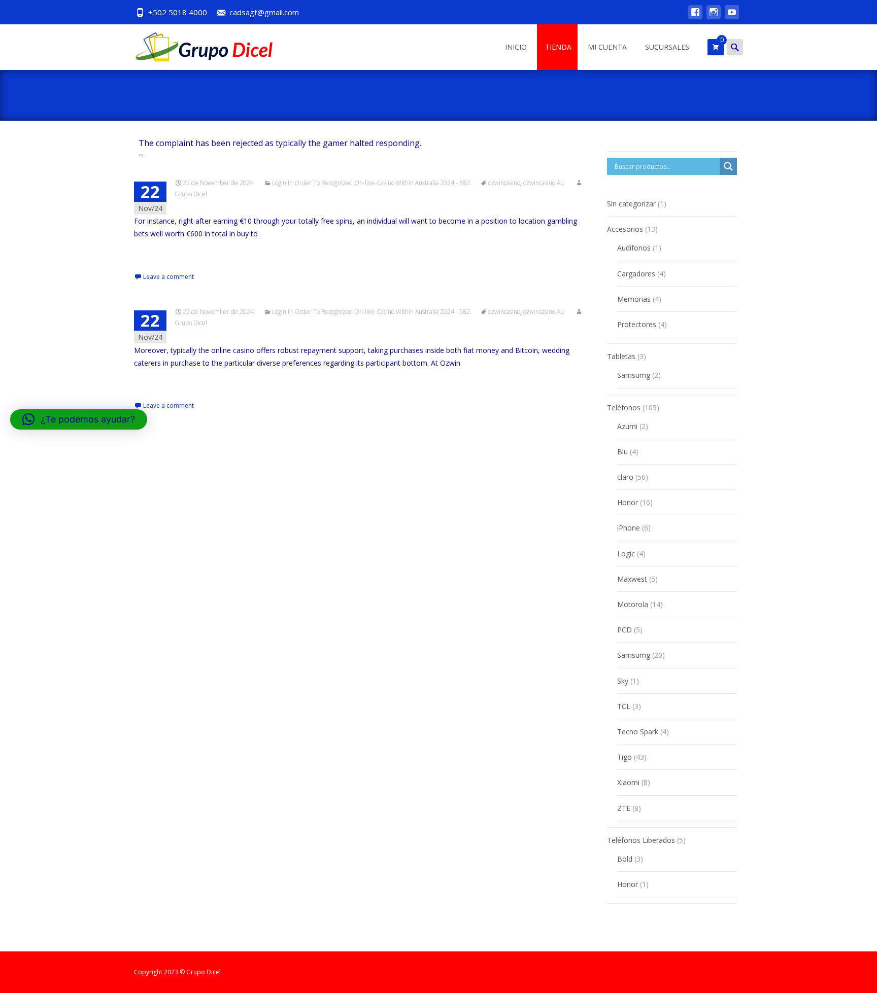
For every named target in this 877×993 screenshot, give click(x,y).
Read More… (156, 253)
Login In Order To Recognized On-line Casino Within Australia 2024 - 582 (371, 183)
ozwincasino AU (544, 183)
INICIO (516, 47)
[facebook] (695, 17)
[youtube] (732, 17)
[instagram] (713, 17)
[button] (78, 419)
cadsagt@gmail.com (264, 12)
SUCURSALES (667, 47)
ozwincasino (504, 183)
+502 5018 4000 (177, 12)
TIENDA (558, 47)
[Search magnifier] (728, 166)
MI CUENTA (607, 47)
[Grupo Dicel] (197, 44)
